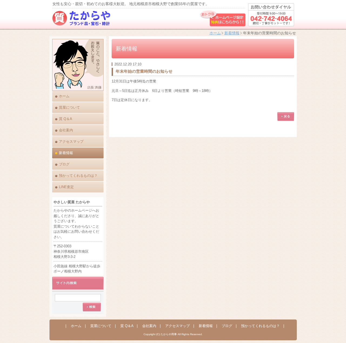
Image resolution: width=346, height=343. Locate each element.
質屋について (69, 107)
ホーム (215, 33)
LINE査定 (66, 187)
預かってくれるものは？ (78, 176)
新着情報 (231, 33)
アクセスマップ (71, 141)
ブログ (64, 164)
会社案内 (66, 130)
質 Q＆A (65, 119)
